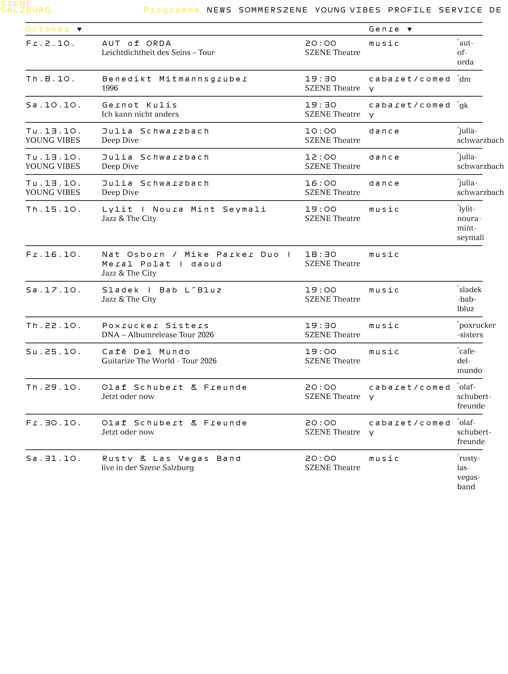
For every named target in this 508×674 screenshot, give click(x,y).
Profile (409, 9)
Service (460, 9)
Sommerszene (273, 9)
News (219, 9)
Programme (171, 9)
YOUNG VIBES (347, 9)
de (495, 9)
